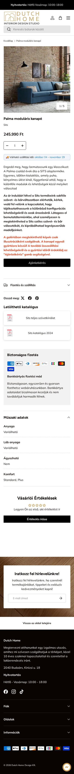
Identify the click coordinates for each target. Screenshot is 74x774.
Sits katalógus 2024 (40, 333)
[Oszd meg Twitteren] (22, 298)
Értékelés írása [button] (37, 519)
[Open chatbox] (67, 767)
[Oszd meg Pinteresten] (37, 298)
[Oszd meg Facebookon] (29, 298)
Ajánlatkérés (37, 263)
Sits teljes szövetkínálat (40, 318)
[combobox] (37, 29)
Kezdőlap (8, 41)
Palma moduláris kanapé (28, 41)
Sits (6, 124)
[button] (60, 18)
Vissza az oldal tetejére (37, 623)
